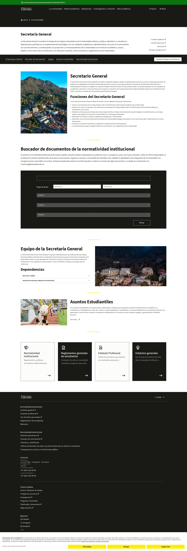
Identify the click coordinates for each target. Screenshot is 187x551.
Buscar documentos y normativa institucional (93, 174)
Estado (93, 211)
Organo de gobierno (93, 191)
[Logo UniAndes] (26, 9)
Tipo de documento (93, 201)
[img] (26, 9)
